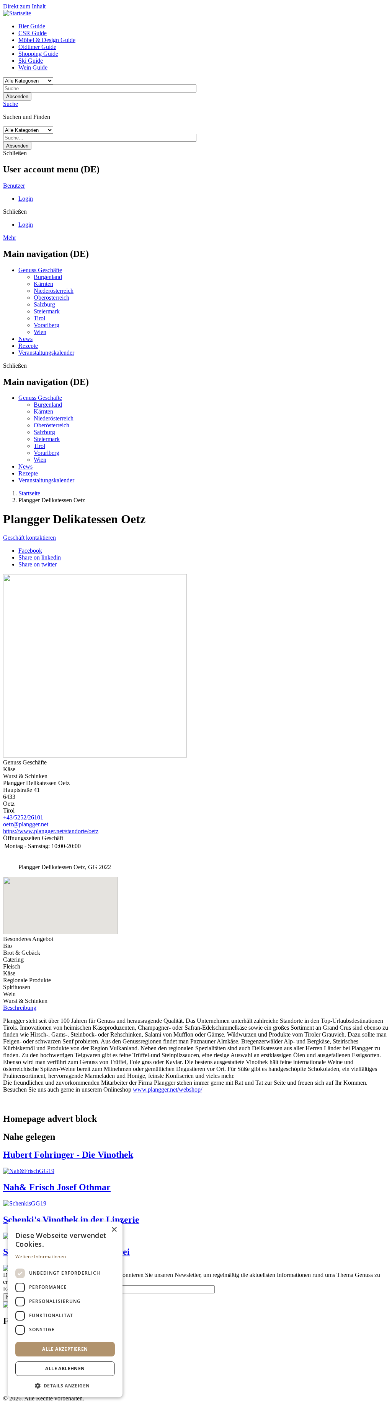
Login (25, 198)
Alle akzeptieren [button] (65, 1349)
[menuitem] (203, 26)
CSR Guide (32, 33)
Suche (10, 104)
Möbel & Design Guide (46, 40)
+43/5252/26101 (23, 817)
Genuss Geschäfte (40, 270)
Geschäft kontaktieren (29, 537)
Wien (40, 332)
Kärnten (43, 284)
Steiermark (47, 311)
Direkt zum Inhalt (24, 6)
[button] (65, 1385)
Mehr (9, 237)
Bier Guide (31, 26)
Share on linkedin (39, 557)
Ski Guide (30, 60)
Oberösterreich (51, 297)
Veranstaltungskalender (46, 352)
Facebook (30, 550)
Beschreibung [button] (19, 1007)
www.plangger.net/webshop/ (167, 1089)
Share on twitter (37, 564)
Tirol (39, 318)
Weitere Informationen (40, 1256)
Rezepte (28, 345)
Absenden (17, 96)
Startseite (29, 493)
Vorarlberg (46, 325)
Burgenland (48, 277)
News (25, 339)
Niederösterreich (54, 290)
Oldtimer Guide (37, 47)
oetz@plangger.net (25, 824)
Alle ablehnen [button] (65, 1368)
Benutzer (14, 185)
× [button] (114, 1230)
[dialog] (65, 1309)
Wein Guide (32, 67)
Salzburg (44, 304)
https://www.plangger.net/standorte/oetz (50, 831)
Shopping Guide (38, 53)
